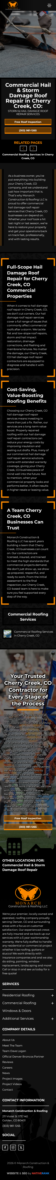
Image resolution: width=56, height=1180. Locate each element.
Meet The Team (12, 1045)
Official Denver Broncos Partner (23, 1056)
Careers (7, 1067)
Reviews (7, 1062)
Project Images (12, 1078)
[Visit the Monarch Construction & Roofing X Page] (21, 1147)
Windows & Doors (16, 1011)
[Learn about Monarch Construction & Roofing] (28, 896)
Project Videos (12, 1084)
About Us (8, 1040)
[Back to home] (12, 5)
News (6, 1073)
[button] (49, 5)
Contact (7, 1089)
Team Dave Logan (14, 1051)
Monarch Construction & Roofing (25, 1110)
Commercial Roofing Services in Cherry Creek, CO (28, 156)
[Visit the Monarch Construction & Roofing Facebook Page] (5, 1147)
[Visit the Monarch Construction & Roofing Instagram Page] (13, 1147)
